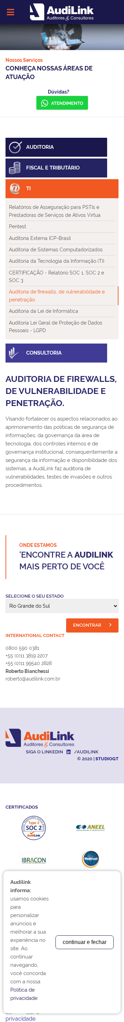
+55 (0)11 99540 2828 (29, 663)
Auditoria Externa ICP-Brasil (40, 238)
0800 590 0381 (22, 648)
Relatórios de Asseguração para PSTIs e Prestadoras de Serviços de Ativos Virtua (55, 211)
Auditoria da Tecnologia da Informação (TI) (56, 261)
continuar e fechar (84, 942)
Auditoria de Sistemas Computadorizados (56, 249)
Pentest (17, 226)
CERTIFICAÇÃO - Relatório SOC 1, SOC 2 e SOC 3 (56, 276)
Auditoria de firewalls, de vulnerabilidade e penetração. (57, 295)
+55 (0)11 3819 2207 (27, 655)
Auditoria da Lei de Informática (43, 311)
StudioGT (106, 758)
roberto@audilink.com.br (33, 679)
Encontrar (87, 625)
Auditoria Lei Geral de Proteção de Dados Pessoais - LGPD (55, 326)
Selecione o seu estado (35, 596)
